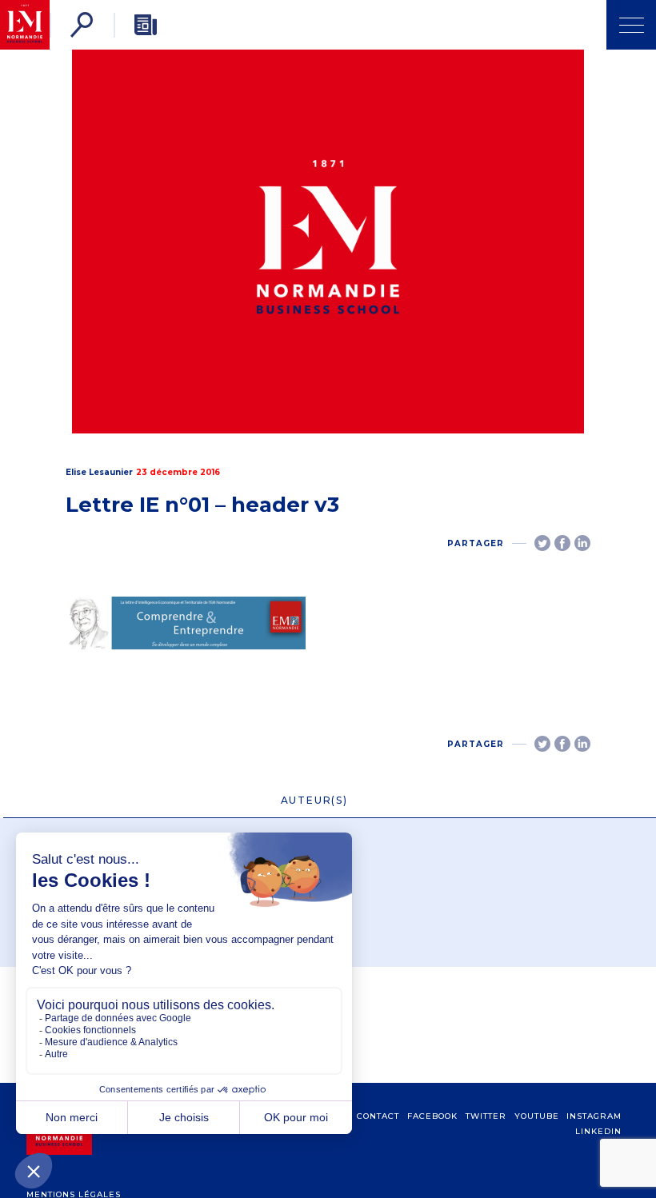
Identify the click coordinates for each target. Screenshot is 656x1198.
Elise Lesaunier (99, 472)
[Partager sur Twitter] (542, 543)
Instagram (594, 1116)
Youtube (536, 1116)
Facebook (432, 1116)
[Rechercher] (82, 25)
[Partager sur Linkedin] (582, 543)
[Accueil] (25, 25)
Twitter (486, 1116)
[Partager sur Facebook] (562, 543)
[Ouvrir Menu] (631, 25)
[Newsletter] (146, 25)
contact (378, 1116)
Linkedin (598, 1131)
